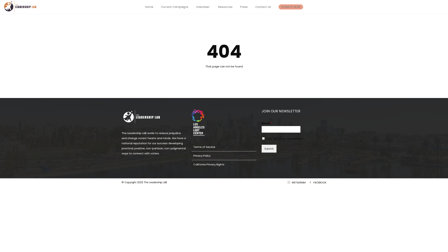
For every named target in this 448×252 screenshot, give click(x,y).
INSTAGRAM (299, 182)
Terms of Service (204, 147)
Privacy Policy (202, 156)
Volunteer (203, 7)
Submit (269, 148)
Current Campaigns (174, 7)
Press (244, 7)
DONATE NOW (290, 7)
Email (267, 123)
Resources (225, 7)
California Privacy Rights (208, 164)
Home (149, 7)
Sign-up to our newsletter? (284, 139)
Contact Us (263, 7)
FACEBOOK (319, 182)
